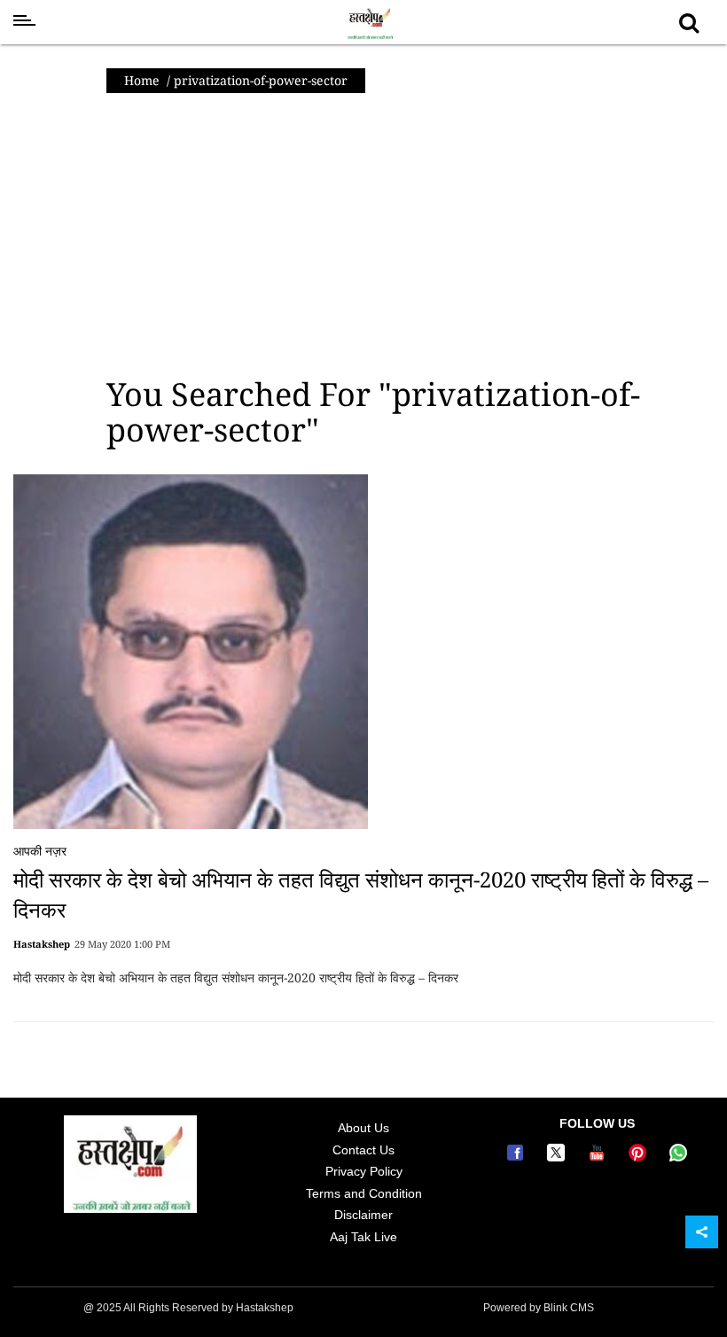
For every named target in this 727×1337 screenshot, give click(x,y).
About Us (363, 1128)
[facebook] (517, 1157)
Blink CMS (568, 1308)
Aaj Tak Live (363, 1237)
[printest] (640, 1157)
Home (142, 80)
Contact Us (363, 1150)
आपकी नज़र (39, 850)
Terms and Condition (364, 1193)
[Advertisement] (363, 235)
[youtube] (599, 1157)
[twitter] (558, 1157)
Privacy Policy (364, 1171)
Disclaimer (363, 1215)
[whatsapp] (678, 1157)
